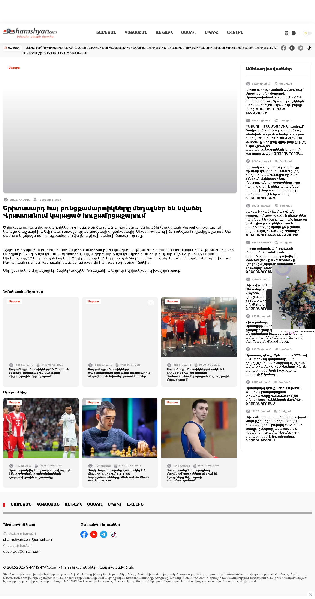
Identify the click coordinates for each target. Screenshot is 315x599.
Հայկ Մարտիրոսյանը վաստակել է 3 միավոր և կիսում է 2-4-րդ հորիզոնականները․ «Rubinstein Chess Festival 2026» (118, 475)
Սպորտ (14, 67)
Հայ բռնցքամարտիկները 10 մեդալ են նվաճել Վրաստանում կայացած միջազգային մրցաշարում (39, 373)
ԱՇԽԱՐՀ (164, 33)
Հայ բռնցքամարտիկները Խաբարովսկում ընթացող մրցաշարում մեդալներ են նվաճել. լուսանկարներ (119, 373)
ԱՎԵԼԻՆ (235, 33)
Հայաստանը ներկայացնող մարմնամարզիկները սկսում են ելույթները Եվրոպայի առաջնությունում (192, 475)
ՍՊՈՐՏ (211, 33)
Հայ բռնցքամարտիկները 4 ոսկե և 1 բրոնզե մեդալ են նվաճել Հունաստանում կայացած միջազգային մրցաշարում (198, 374)
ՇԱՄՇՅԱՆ (106, 33)
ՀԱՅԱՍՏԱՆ (136, 33)
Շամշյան (285, 83)
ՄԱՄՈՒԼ (188, 33)
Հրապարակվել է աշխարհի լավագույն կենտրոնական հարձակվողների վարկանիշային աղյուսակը (40, 473)
